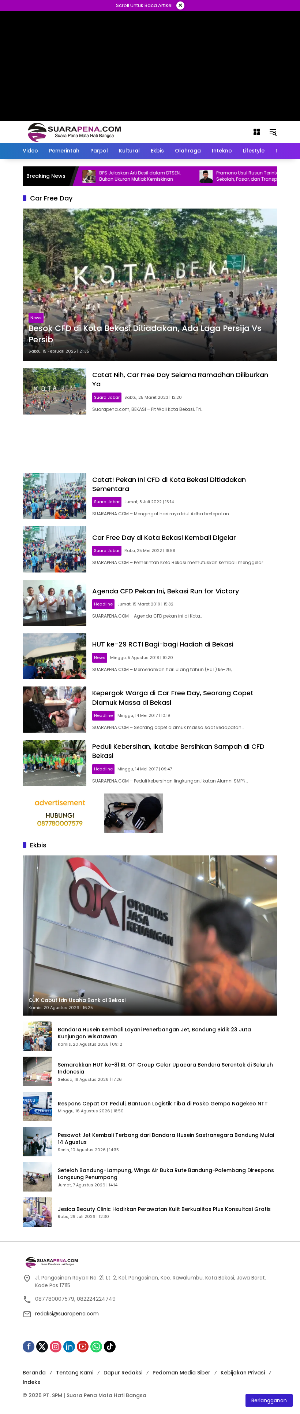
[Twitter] (42, 1346)
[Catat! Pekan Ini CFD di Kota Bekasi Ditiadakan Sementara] (54, 496)
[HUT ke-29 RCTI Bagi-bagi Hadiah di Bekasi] (54, 656)
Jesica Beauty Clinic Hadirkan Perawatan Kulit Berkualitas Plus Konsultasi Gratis (164, 1209)
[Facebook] (28, 1346)
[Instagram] (55, 1346)
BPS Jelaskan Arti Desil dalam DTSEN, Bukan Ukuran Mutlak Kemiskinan (112, 176)
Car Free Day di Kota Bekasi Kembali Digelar (164, 537)
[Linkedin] (69, 1346)
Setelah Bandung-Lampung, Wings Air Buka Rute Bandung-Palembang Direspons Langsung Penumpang (166, 1174)
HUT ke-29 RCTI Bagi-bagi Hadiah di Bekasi (162, 644)
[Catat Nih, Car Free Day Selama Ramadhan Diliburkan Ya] (54, 391)
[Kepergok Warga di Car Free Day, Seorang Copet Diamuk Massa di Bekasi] (54, 709)
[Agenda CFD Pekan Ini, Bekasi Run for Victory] (54, 603)
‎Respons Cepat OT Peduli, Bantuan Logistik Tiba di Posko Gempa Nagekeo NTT (163, 1103)
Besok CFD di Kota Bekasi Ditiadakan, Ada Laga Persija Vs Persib (145, 334)
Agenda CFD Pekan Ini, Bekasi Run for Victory (165, 591)
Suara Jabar (107, 397)
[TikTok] (110, 1346)
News (36, 318)
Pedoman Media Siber (181, 1372)
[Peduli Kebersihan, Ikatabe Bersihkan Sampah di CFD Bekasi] (54, 763)
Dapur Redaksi (123, 1372)
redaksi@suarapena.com (67, 1313)
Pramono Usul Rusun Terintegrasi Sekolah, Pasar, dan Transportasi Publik (232, 176)
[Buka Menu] (256, 132)
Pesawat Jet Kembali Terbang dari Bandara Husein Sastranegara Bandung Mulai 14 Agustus (166, 1139)
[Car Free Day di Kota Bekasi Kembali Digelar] (54, 549)
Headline (103, 604)
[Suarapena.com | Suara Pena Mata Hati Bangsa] (74, 131)
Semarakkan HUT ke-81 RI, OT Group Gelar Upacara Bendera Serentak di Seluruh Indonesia (165, 1068)
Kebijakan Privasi (243, 1372)
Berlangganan (269, 1400)
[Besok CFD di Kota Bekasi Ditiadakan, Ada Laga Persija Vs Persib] (150, 285)
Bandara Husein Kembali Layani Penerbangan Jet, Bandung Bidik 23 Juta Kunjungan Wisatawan (154, 1033)
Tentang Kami (74, 1372)
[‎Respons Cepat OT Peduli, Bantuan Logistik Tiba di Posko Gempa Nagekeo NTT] (37, 1106)
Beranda (34, 1372)
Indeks (31, 1382)
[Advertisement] (150, 444)
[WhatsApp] (96, 1346)
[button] (273, 132)
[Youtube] (83, 1346)
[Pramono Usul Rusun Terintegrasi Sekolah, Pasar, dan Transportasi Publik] (178, 176)
